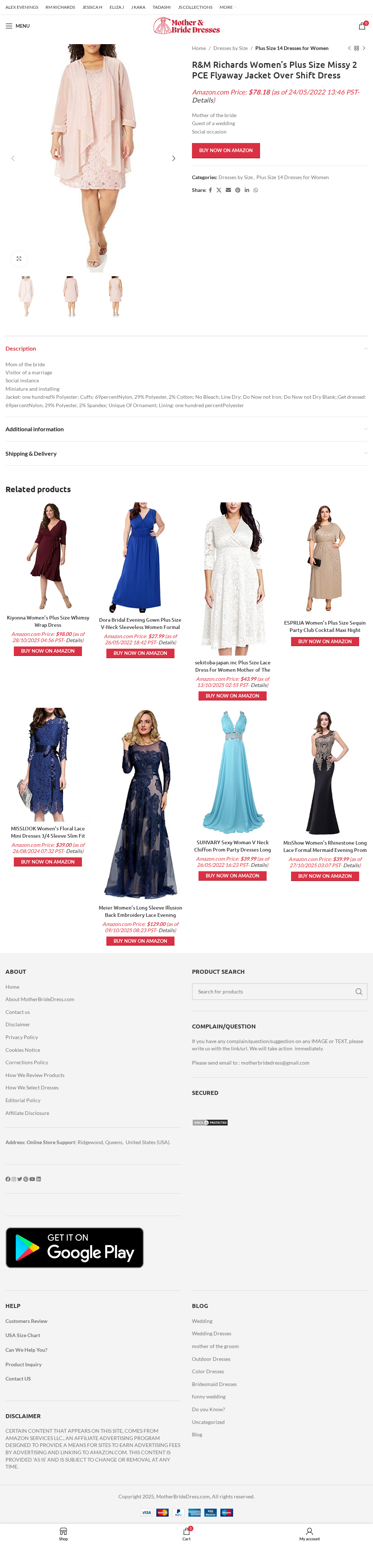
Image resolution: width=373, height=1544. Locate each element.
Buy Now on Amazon (226, 150)
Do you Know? (208, 1409)
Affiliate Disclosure (27, 1113)
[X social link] (219, 190)
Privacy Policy (21, 1037)
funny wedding (208, 1396)
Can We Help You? (26, 1350)
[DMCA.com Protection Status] (210, 1122)
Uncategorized (208, 1422)
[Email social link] (228, 190)
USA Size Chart (22, 1335)
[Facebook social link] (210, 190)
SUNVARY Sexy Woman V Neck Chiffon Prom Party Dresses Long (232, 846)
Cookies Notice (22, 1050)
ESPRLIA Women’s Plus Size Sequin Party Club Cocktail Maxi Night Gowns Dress (325, 629)
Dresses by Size (230, 48)
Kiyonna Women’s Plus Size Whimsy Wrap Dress (48, 621)
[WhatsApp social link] (255, 190)
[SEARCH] (359, 991)
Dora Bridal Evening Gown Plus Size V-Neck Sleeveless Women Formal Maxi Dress (140, 626)
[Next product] (364, 48)
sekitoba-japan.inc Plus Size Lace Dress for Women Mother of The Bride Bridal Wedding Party (233, 669)
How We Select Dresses (32, 1087)
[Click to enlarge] (19, 259)
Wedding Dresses (211, 1333)
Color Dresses (208, 1371)
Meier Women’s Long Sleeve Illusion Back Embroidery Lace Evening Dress (140, 914)
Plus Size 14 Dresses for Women (292, 48)
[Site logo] (186, 25)
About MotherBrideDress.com (39, 999)
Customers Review (26, 1321)
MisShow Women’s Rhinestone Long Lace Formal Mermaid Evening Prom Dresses (325, 849)
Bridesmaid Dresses (214, 1384)
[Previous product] (349, 48)
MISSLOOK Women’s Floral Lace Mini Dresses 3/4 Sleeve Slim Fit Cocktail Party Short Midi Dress (48, 835)
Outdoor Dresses (211, 1359)
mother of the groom (215, 1346)
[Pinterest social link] (238, 190)
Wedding (202, 1321)
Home (199, 48)
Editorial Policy (22, 1100)
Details (202, 100)
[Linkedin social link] (247, 190)
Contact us (17, 1012)
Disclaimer (17, 1024)
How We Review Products (34, 1075)
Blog (197, 1434)
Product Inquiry (23, 1364)
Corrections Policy (26, 1062)
